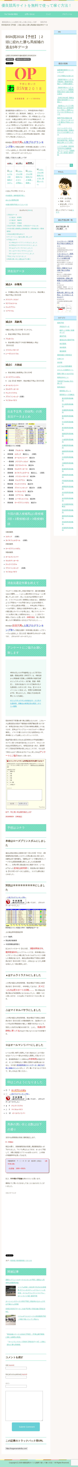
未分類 (59, 362)
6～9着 (12, 782)
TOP (20, 22)
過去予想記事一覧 (62, 226)
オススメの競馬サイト (65, 370)
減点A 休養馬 (15, 217)
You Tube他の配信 (11, 14)
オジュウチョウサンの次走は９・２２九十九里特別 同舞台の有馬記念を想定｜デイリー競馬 (25, 703)
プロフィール (67, 14)
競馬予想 (10, 59)
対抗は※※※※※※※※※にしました (23, 245)
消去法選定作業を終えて (16, 234)
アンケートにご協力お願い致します (19, 237)
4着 (11, 778)
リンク (48, 14)
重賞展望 (63, 351)
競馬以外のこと (63, 377)
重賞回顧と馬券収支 (64, 355)
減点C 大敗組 (15, 223)
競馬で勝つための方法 (65, 374)
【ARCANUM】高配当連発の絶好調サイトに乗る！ (65, 100)
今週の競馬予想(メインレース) (17, 204)
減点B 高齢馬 (15, 220)
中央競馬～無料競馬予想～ (15, 195)
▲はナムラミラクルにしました (21, 248)
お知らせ (60, 359)
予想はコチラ (12, 239)
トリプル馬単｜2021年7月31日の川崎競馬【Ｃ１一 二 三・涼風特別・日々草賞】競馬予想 (65, 150)
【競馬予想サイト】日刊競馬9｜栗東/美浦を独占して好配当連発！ (65, 82)
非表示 (30, 210)
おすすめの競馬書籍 (64, 366)
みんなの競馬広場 (12, 200)
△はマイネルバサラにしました (21, 251)
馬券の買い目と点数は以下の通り (19, 259)
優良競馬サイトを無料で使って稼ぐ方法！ (37, 5)
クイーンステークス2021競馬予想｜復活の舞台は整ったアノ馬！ (65, 140)
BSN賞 (13, 1260)
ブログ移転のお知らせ (65, 76)
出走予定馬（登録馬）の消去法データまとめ (22, 226)
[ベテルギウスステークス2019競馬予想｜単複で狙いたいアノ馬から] (11, 1323)
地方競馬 (63, 344)
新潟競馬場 (20, 1260)
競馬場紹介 (61, 387)
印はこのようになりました (16, 256)
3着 (11, 775)
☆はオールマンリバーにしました (21, 253)
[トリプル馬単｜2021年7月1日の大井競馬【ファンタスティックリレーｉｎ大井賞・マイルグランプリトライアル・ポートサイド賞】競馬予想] (11, 1294)
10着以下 (12, 784)
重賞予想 (63, 336)
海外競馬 (63, 347)
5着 (11, 780)
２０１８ (28, 1260)
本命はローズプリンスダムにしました (23, 242)
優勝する (12, 771)
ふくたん (42, 807)
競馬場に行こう (65, 391)
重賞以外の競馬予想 (23, 59)
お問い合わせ (30, 14)
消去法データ (12, 214)
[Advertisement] (23, 1209)
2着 (11, 773)
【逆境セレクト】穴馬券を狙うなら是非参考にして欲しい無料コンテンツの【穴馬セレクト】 (65, 110)
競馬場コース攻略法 (67, 394)
